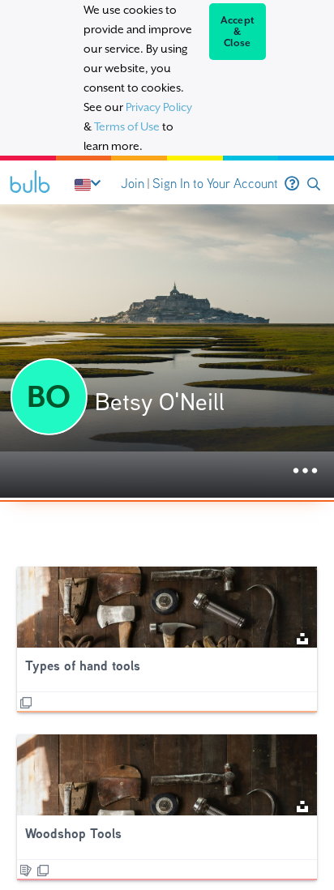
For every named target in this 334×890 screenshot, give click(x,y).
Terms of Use (127, 126)
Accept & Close (238, 32)
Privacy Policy (159, 107)
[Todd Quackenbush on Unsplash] (302, 637)
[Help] (292, 184)
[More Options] (305, 471)
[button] (313, 184)
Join (132, 183)
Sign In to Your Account (215, 183)
